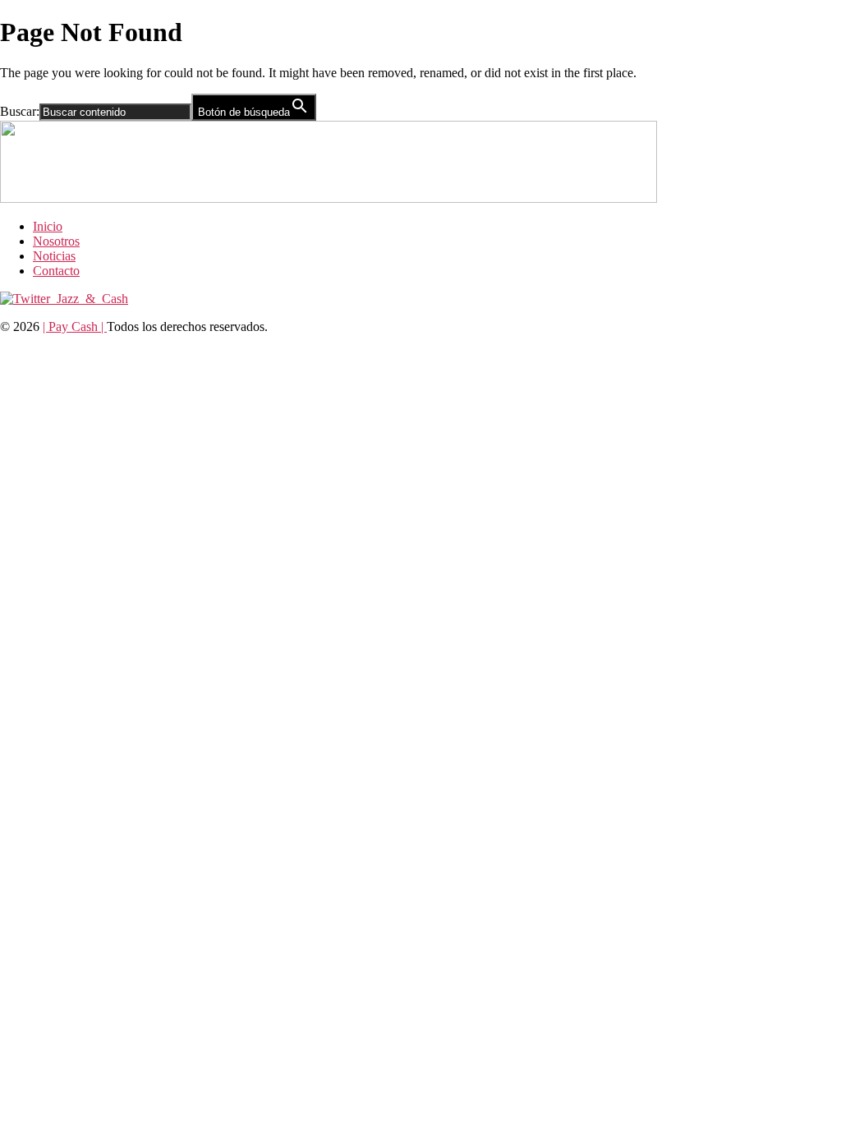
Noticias (54, 256)
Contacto (56, 271)
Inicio (47, 226)
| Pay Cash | (75, 326)
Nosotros (56, 241)
